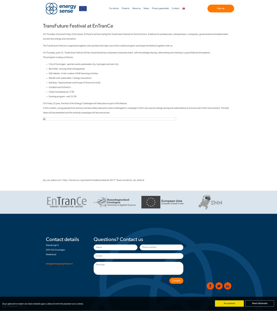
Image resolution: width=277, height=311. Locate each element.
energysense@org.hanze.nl (59, 264)
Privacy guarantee (160, 8)
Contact (175, 8)
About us (136, 8)
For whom (114, 8)
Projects (125, 8)
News (146, 8)
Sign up (221, 8)
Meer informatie (259, 303)
